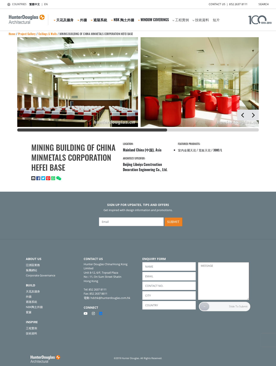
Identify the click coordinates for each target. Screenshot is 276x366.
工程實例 (182, 19)
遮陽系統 (31, 302)
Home (12, 34)
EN (46, 4)
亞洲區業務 (33, 265)
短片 (216, 19)
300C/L (217, 150)
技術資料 (202, 19)
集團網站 (31, 270)
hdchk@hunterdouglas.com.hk (110, 298)
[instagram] (95, 313)
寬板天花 (205, 150)
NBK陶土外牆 (34, 307)
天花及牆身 (33, 291)
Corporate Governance (40, 275)
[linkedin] (100, 313)
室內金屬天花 (187, 150)
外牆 (28, 297)
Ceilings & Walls (47, 34)
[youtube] (87, 313)
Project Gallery (27, 34)
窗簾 (28, 312)
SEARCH (264, 4)
